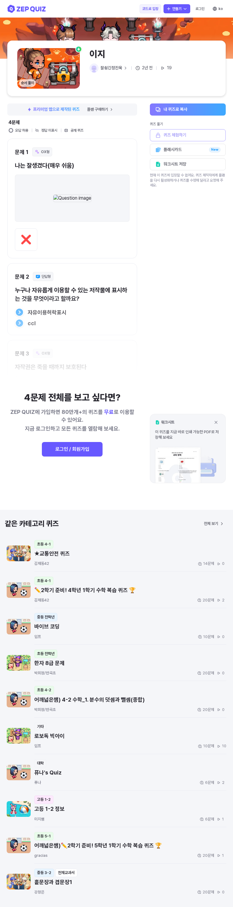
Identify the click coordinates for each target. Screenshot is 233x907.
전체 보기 (211, 523)
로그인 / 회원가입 (72, 449)
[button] (188, 448)
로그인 (199, 9)
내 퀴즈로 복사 (175, 109)
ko (220, 9)
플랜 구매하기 (97, 109)
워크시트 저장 (175, 164)
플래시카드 (191, 149)
